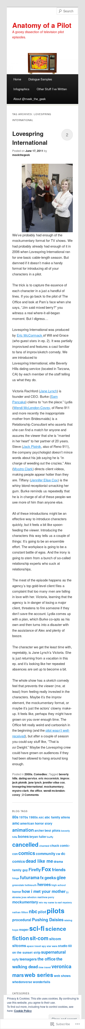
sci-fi (37, 928)
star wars (52, 946)
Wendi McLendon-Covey (31, 407)
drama (58, 861)
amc (15, 823)
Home (17, 79)
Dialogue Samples (40, 79)
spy (44, 946)
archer (39, 830)
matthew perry (45, 897)
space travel (34, 946)
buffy (50, 837)
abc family (52, 817)
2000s (28, 774)
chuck (54, 845)
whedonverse (22, 982)
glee (61, 877)
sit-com (39, 938)
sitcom (55, 938)
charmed (44, 845)
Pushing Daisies (47, 919)
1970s (23, 817)
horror (16, 891)
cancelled (25, 844)
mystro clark (20, 791)
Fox (46, 869)
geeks (50, 877)
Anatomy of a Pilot (41, 25)
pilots (55, 910)
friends (59, 869)
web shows (62, 976)
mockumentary (54, 786)
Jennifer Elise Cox (44, 480)
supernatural (53, 952)
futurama (29, 877)
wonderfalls (41, 982)
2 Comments (30, 795)
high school (58, 885)
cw (58, 854)
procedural (21, 919)
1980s (33, 817)
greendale (18, 885)
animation (23, 829)
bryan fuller (37, 836)
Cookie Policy (23, 1011)
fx (42, 877)
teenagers (28, 959)
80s (15, 817)
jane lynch (34, 782)
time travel (45, 967)
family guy (20, 870)
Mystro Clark (23, 468)
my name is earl (53, 902)
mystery (67, 902)
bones (23, 836)
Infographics (21, 89)
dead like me (39, 861)
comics (26, 853)
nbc (33, 911)
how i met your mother (44, 891)
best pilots (53, 830)
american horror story (36, 823)
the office (36, 791)
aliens (65, 817)
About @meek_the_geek (29, 99)
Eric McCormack (30, 335)
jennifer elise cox (54, 782)
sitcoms (19, 945)
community (45, 853)
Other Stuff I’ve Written (52, 89)
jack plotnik (19, 782)
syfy (15, 959)
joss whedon (29, 897)
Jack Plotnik (32, 446)
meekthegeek (21, 155)
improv (64, 778)
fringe (15, 878)
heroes (44, 884)
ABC (41, 817)
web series (38, 975)
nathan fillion (20, 912)
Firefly (35, 869)
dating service (28, 778)
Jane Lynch (48, 390)
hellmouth (31, 885)
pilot (42, 911)
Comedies (40, 774)
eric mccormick (49, 778)
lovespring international (27, 786)
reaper (24, 929)
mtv (41, 902)
